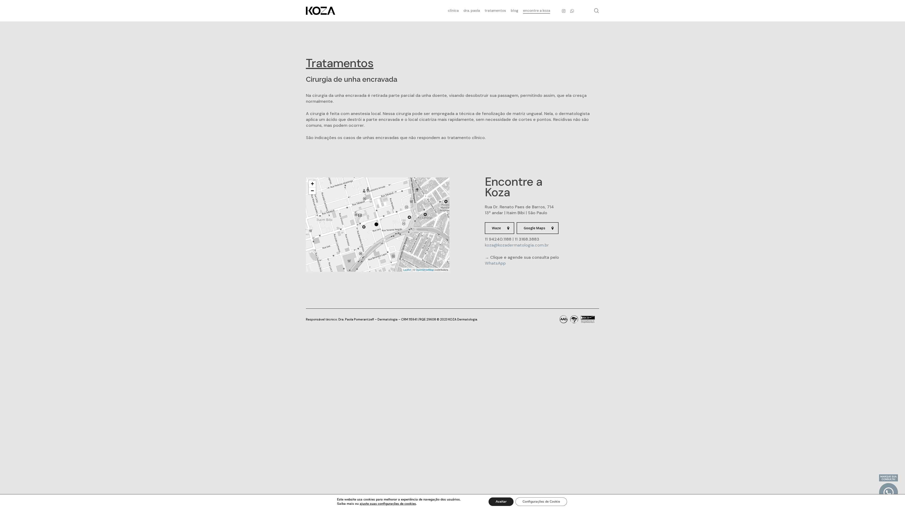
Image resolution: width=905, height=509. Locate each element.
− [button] (312, 191)
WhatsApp (495, 263)
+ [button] (312, 184)
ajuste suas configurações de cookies (388, 504)
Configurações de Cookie (541, 501)
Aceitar (501, 501)
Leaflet (407, 269)
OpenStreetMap (425, 269)
